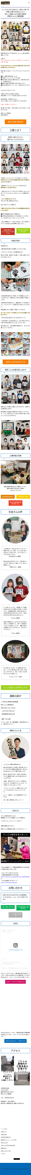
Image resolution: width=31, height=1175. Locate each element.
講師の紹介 (4, 1148)
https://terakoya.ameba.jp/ (9, 882)
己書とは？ (4, 1131)
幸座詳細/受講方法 (7, 496)
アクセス (3, 1153)
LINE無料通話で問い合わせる (23, 907)
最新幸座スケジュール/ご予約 (8, 1140)
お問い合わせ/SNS (6, 1151)
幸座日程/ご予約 (23, 496)
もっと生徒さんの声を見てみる (15, 687)
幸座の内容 (4, 1134)
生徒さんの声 (4, 1142)
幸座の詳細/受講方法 (15, 122)
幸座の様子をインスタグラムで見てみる (8, 231)
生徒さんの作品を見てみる (23, 230)
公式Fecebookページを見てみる (15, 1041)
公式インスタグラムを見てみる (15, 981)
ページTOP (4, 1129)
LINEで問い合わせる (7, 907)
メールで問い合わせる (15, 914)
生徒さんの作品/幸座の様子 (8, 1145)
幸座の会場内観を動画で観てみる (15, 503)
